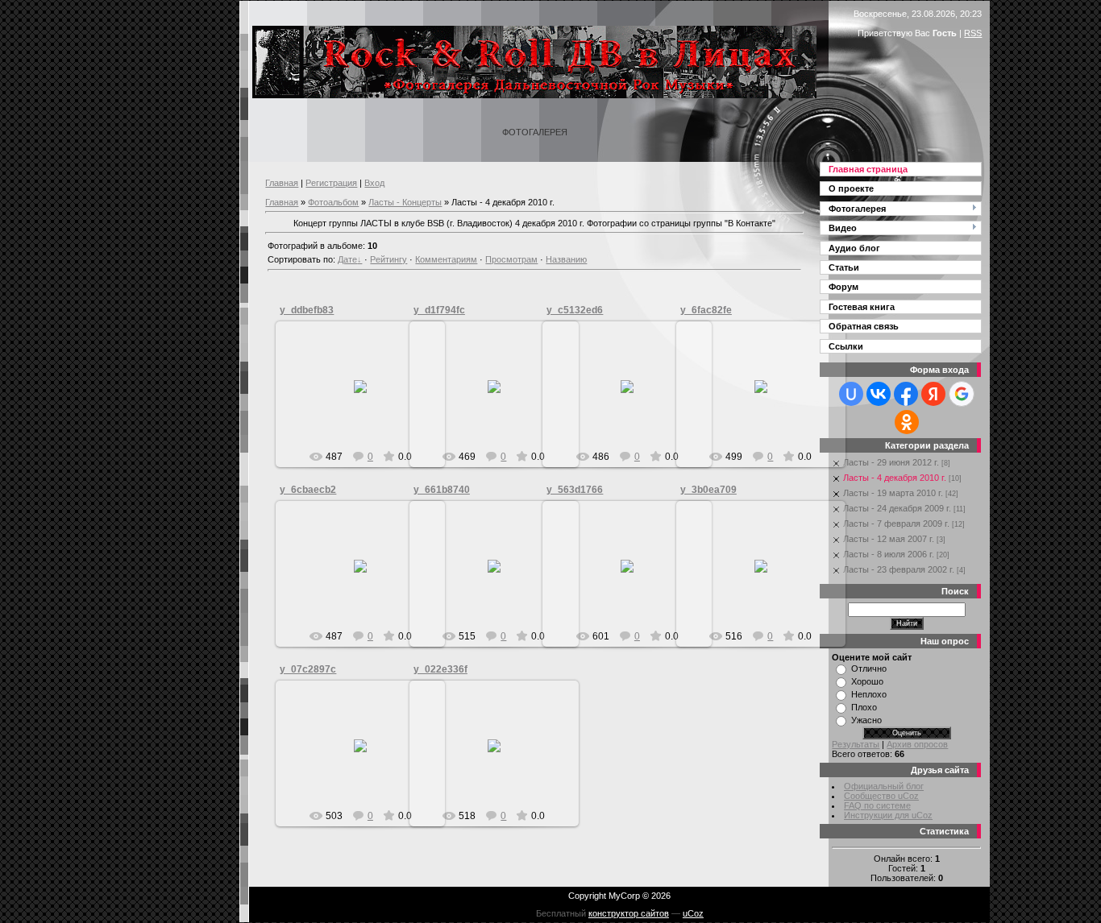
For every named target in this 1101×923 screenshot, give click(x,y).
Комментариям (446, 259)
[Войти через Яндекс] (933, 394)
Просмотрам (511, 259)
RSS (973, 33)
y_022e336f (440, 669)
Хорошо (867, 681)
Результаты (855, 744)
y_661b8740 (441, 489)
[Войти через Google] (961, 394)
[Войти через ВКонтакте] (878, 394)
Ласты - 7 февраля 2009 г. (896, 523)
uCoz (693, 913)
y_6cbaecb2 (308, 489)
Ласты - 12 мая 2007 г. (888, 539)
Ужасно (866, 720)
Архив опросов (917, 744)
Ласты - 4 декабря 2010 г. (894, 477)
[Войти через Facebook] (906, 394)
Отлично (869, 668)
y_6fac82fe (706, 310)
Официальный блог (884, 786)
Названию (566, 259)
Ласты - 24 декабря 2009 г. (897, 508)
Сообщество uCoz (881, 796)
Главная (281, 183)
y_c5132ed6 (574, 310)
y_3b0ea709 (708, 489)
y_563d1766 (574, 489)
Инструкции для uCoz (888, 815)
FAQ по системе (877, 805)
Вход (374, 183)
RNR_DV (367, 399)
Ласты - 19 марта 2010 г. (893, 493)
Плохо (864, 707)
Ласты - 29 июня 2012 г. (891, 462)
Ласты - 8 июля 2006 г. (888, 554)
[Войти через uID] (851, 394)
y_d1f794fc (439, 310)
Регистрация (331, 183)
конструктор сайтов (628, 913)
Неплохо (869, 694)
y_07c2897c (308, 669)
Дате (347, 259)
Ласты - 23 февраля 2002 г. (898, 569)
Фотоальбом (333, 202)
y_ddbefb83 (307, 310)
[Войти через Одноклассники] (907, 422)
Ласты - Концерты (405, 202)
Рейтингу (388, 259)
